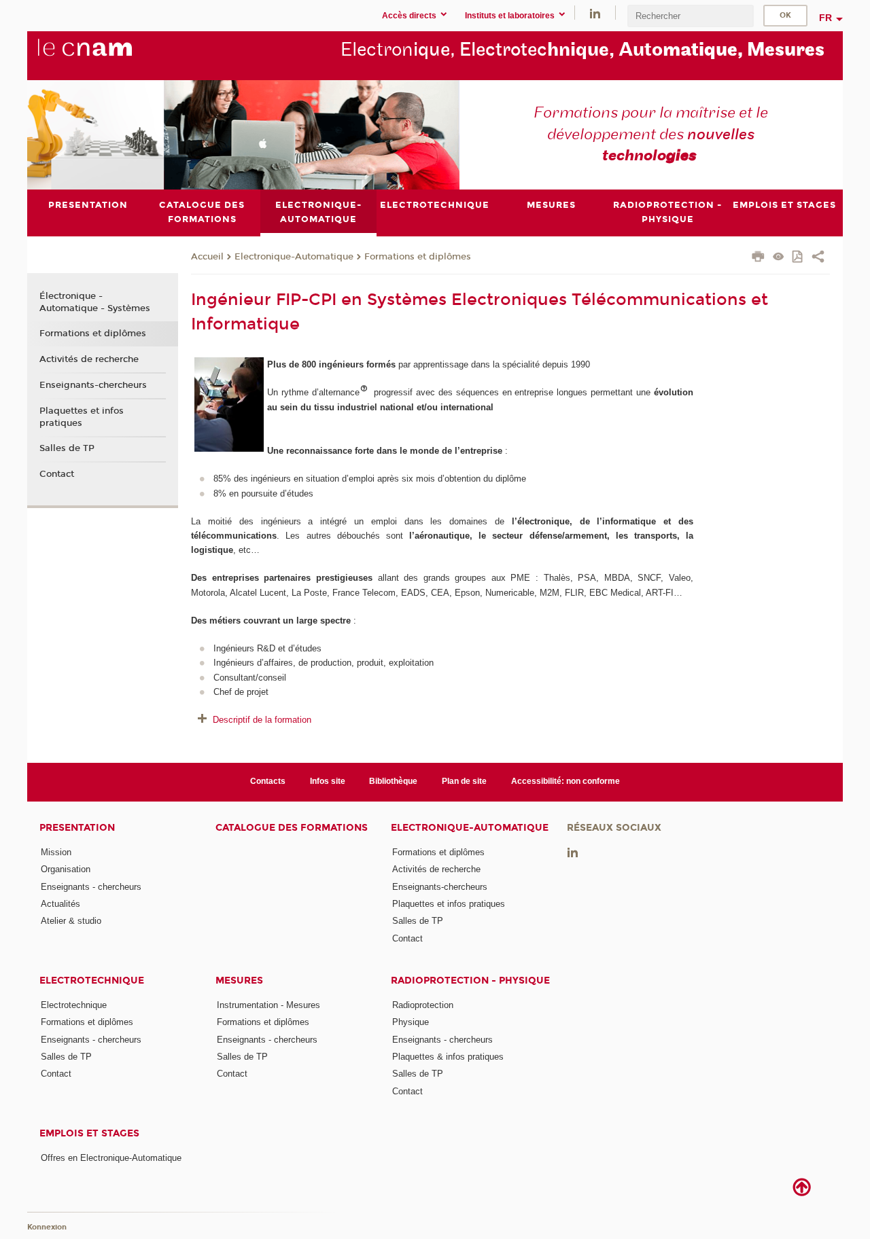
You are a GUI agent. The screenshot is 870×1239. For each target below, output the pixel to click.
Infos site (327, 781)
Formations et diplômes (417, 256)
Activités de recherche (89, 359)
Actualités (60, 904)
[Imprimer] (758, 258)
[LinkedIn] (595, 12)
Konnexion (47, 1227)
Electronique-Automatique (293, 256)
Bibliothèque (393, 781)
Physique (410, 1022)
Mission (56, 852)
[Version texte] (778, 257)
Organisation (65, 869)
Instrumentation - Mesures (268, 1005)
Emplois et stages (89, 1133)
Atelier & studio (71, 921)
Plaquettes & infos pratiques (448, 1057)
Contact (56, 474)
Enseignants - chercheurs (91, 887)
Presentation (77, 827)
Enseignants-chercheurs (93, 385)
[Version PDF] (798, 257)
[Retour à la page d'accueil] (107, 55)
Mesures (239, 980)
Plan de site (464, 781)
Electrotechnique (91, 980)
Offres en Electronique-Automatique (111, 1158)
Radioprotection (422, 1005)
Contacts (267, 781)
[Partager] (818, 258)
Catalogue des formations (291, 827)
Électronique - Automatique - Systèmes (94, 302)
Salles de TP (66, 448)
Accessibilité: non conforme (565, 781)
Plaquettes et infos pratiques (81, 417)
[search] (690, 16)
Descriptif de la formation (262, 720)
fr (825, 17)
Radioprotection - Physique (470, 980)
